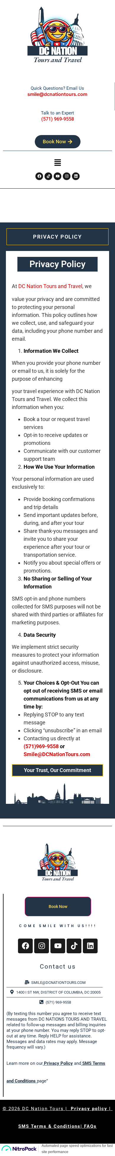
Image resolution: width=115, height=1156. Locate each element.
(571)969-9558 (41, 746)
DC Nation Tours (43, 1108)
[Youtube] (57, 176)
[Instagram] (66, 176)
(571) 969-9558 (57, 119)
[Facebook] (39, 176)
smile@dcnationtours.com (57, 94)
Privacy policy (90, 1108)
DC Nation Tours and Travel (50, 286)
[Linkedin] (76, 176)
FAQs (90, 1126)
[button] (57, 163)
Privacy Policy (58, 1063)
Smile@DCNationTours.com (57, 754)
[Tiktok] (48, 176)
